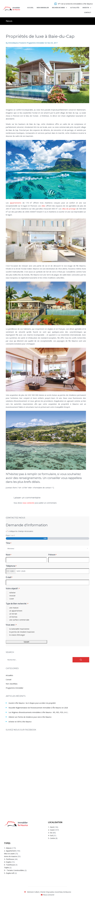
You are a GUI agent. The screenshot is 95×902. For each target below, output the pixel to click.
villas (43, 206)
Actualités (74, 7)
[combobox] (47, 548)
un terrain (13, 614)
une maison (13, 607)
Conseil (8, 679)
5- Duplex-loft (9, 873)
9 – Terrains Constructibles (14, 870)
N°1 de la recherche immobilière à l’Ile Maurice (75, 4)
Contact (87, 12)
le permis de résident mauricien (22, 632)
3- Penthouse (9, 859)
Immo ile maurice (10, 856)
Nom (8, 554)
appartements (15, 203)
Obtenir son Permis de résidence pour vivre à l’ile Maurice (30, 717)
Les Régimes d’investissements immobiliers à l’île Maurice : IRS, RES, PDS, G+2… (39, 712)
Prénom (52, 554)
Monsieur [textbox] (11, 548)
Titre (8, 543)
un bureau (13, 617)
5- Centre (51, 838)
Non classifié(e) (11, 684)
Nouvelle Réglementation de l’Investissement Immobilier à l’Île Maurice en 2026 (38, 708)
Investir (85, 7)
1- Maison (8, 848)
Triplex (6, 867)
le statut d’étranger (17, 635)
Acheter (12, 592)
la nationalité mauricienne (19, 629)
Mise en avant (9, 853)
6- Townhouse (9, 865)
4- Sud (50, 835)
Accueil (30, 7)
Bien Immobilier (43, 7)
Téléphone (11, 566)
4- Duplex (7, 862)
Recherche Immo (58, 7)
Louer (11, 598)
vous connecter (28, 503)
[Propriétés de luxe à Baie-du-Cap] (47, 75)
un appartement (15, 611)
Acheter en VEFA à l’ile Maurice (20, 722)
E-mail (9, 577)
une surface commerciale (19, 620)
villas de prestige (69, 209)
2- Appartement (10, 851)
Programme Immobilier (35, 43)
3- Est (50, 833)
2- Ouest (51, 830)
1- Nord (51, 827)
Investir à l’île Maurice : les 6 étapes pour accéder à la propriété (32, 703)
